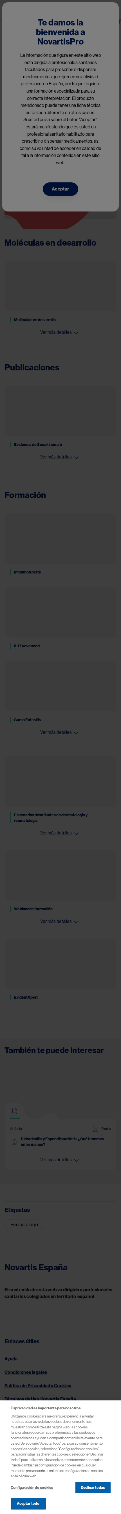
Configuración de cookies (32, 1487)
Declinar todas (93, 1487)
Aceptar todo (28, 1503)
